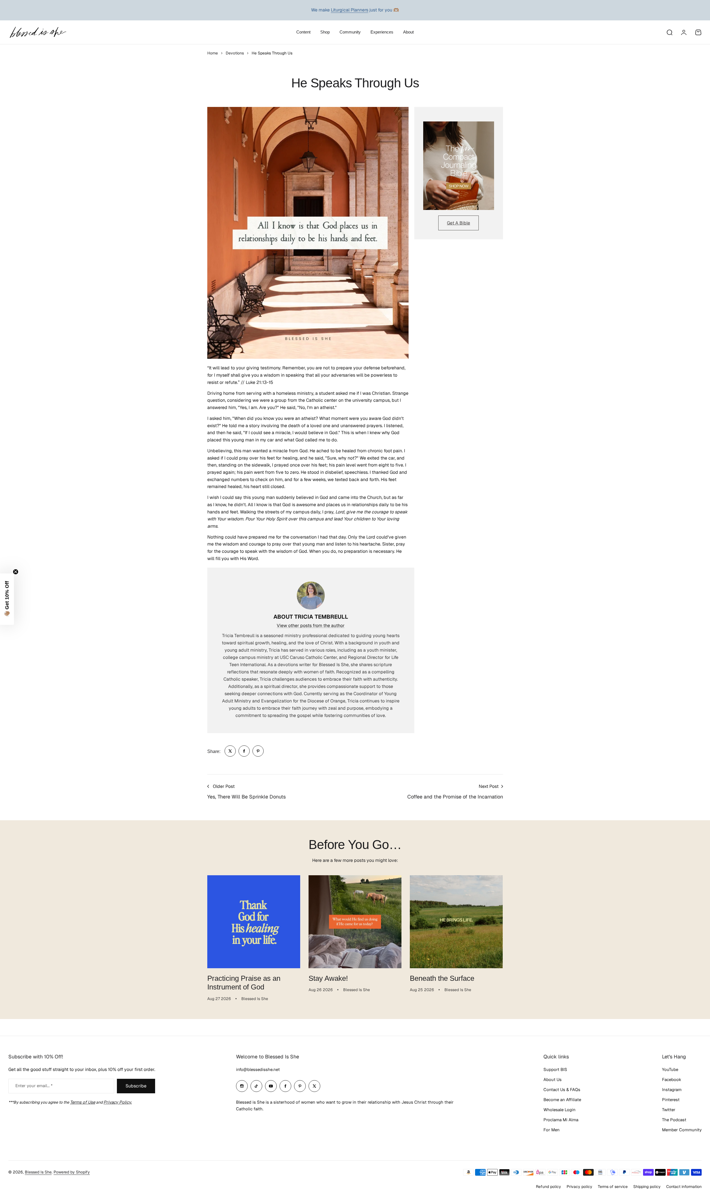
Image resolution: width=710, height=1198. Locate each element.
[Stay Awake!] (355, 921)
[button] (7, 599)
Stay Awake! (328, 978)
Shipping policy (647, 1186)
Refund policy (548, 1186)
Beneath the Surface (442, 978)
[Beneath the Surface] (456, 921)
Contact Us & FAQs (561, 1089)
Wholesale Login (559, 1109)
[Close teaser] (15, 572)
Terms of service (613, 1186)
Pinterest (671, 1099)
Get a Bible (458, 223)
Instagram (672, 1089)
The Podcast (674, 1119)
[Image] (458, 165)
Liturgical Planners (349, 10)
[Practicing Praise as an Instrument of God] (253, 921)
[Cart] (698, 32)
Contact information (684, 1186)
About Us (552, 1079)
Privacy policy (579, 1186)
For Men (551, 1129)
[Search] (669, 32)
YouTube (670, 1069)
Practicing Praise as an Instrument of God (243, 982)
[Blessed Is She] (37, 32)
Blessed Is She (38, 1172)
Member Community (682, 1129)
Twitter (668, 1109)
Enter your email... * (33, 1085)
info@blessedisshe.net (258, 1069)
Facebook (671, 1079)
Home (212, 53)
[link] (230, 751)
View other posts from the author (311, 625)
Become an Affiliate (562, 1099)
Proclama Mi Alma (560, 1119)
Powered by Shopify (72, 1172)
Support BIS (555, 1069)
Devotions (235, 53)
